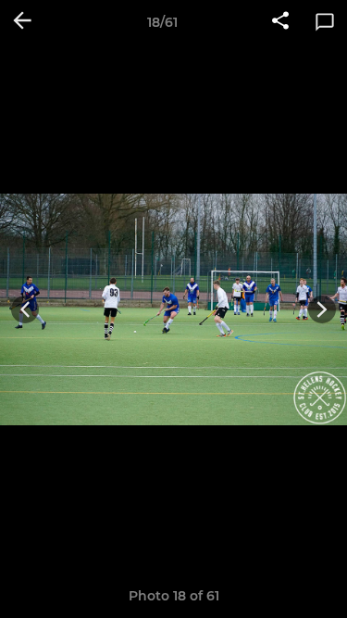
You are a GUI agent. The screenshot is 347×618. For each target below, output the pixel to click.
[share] (280, 22)
